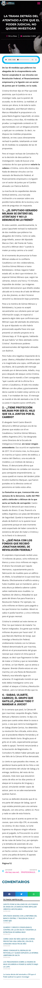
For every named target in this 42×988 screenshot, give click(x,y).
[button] (38, 3)
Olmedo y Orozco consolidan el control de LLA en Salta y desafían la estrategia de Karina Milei (19, 929)
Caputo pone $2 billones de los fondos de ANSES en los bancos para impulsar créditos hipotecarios (20, 906)
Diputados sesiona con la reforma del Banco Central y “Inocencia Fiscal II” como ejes (20, 918)
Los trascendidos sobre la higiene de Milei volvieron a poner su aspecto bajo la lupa (20, 964)
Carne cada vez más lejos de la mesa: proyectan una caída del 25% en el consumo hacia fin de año (19, 941)
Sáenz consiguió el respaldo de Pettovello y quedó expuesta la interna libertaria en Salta (20, 952)
